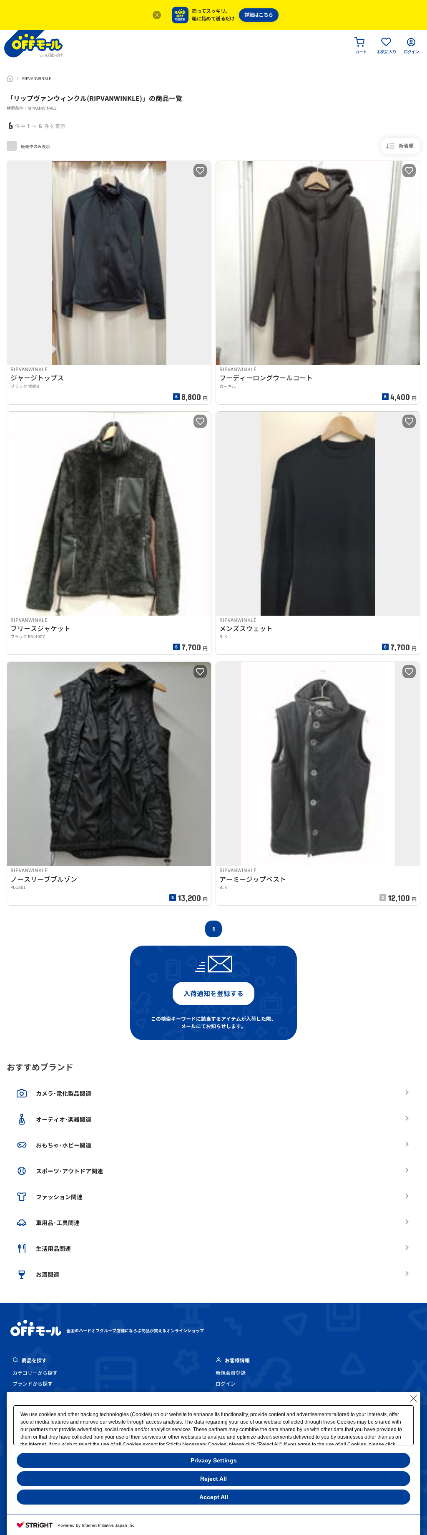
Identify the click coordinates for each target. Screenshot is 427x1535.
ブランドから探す (33, 1383)
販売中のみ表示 (35, 146)
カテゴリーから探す (35, 1372)
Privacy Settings (214, 1460)
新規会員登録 (231, 1372)
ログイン (226, 1383)
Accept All (213, 1497)
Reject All (213, 1478)
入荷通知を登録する (213, 993)
